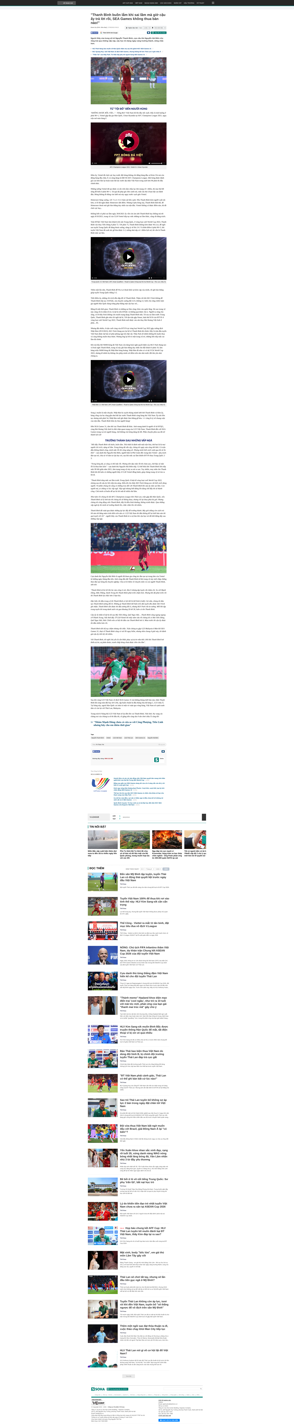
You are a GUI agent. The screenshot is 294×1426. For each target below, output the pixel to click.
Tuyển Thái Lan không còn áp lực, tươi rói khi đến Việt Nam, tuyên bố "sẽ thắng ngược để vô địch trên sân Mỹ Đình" (144, 1304)
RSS (198, 1395)
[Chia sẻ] (94, 33)
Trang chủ (97, 1395)
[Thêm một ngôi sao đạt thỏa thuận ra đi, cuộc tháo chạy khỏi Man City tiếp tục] (103, 1333)
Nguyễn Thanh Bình (98, 738)
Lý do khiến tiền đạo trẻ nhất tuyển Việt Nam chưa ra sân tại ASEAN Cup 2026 (143, 1205)
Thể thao (123, 884)
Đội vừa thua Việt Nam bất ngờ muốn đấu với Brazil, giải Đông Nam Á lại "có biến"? (143, 1128)
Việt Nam (138, 3)
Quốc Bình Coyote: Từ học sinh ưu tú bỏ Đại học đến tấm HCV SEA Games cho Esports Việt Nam (138, 804)
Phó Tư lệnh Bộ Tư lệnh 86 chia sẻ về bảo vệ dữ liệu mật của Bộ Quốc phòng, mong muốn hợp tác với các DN (135, 854)
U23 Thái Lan (128, 738)
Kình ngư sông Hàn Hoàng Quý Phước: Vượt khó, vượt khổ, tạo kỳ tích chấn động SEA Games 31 (139, 789)
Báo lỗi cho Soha (160, 33)
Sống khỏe (165, 1395)
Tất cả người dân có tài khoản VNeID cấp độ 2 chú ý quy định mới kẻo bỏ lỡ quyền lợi (197, 853)
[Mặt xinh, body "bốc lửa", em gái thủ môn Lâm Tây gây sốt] (103, 1260)
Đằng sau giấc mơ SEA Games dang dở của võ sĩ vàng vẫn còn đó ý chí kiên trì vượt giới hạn (139, 784)
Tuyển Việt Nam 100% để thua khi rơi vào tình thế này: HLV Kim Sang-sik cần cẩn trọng (144, 901)
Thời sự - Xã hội (107, 1395)
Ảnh (193, 1395)
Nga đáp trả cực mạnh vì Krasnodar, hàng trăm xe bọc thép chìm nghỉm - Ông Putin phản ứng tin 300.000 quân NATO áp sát (167, 854)
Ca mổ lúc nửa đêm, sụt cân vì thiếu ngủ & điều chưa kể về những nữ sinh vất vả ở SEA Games (138, 799)
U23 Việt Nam (117, 738)
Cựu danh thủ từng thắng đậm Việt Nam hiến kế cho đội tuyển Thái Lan (144, 975)
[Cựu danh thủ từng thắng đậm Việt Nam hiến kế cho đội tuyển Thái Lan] (103, 981)
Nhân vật (178, 3)
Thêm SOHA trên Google (110, 33)
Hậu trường (189, 3)
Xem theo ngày (132, 869)
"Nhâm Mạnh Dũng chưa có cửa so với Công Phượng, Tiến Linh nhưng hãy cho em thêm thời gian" (128, 723)
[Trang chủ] (98, 1389)
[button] (204, 840)
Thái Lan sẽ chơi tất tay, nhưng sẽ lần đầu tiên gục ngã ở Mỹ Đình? (142, 1279)
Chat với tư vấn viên (170, 1420)
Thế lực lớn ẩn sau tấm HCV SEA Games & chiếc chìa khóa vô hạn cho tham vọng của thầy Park (139, 794)
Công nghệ (173, 1395)
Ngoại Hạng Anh (151, 3)
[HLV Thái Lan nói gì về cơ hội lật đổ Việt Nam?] (103, 1358)
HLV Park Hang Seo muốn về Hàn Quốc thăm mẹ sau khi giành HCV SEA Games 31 (122, 49)
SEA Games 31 (140, 738)
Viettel (108, 738)
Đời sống (181, 1395)
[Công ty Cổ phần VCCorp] (119, 1402)
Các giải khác (166, 3)
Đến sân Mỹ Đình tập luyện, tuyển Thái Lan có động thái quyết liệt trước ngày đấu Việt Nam (143, 877)
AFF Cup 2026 (128, 3)
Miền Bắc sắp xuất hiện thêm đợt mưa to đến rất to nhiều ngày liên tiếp (102, 853)
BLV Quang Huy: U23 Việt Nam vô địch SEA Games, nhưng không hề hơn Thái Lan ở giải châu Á (126, 51)
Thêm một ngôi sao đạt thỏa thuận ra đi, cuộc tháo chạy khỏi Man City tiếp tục (144, 1327)
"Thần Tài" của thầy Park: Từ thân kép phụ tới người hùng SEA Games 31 (118, 54)
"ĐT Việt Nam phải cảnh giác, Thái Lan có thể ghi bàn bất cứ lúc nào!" (143, 1077)
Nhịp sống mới (141, 1395)
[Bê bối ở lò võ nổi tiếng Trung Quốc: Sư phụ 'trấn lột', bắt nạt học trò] (103, 1187)
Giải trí (150, 1395)
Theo (128, 744)
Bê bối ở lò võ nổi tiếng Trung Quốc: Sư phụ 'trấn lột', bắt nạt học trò (144, 1181)
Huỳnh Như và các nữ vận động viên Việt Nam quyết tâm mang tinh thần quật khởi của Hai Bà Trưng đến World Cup (139, 779)
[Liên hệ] (163, 751)
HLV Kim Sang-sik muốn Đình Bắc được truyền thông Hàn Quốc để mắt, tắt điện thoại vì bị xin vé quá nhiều (144, 1029)
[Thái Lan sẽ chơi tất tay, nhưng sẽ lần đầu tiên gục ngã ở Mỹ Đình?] (103, 1284)
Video (188, 1395)
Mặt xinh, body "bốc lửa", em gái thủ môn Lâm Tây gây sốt (142, 1254)
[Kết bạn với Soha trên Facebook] (156, 760)
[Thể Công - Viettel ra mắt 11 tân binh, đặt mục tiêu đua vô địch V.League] (103, 930)
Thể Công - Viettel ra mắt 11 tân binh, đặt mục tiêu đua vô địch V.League (144, 925)
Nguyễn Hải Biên (153, 738)
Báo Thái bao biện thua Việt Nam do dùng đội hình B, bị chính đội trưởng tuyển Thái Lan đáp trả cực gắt (142, 1054)
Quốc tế (125, 1395)
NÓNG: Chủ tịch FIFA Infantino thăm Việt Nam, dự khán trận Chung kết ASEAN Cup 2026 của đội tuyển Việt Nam (144, 950)
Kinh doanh (117, 1395)
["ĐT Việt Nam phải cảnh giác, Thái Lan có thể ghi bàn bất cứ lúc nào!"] (103, 1083)
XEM (166, 869)
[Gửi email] (148, 33)
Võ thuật (200, 3)
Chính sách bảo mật (164, 1415)
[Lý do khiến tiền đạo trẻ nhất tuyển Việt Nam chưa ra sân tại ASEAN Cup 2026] (103, 1211)
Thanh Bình (117, 200)
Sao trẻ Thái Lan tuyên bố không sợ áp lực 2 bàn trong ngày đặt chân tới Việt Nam (143, 1103)
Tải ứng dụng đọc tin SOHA (118, 1389)
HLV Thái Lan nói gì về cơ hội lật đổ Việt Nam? (144, 1352)
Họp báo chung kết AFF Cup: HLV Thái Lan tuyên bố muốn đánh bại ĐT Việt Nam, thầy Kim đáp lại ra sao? (143, 1231)
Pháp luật (156, 1395)
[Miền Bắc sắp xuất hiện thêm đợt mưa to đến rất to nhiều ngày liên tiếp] (103, 839)
